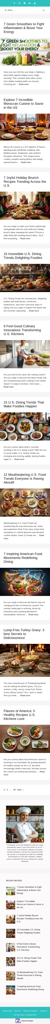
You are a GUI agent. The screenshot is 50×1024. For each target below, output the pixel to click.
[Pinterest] (24, 3)
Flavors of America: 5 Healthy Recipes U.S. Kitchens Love (19, 715)
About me (17, 1011)
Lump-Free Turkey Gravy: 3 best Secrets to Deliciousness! (24, 634)
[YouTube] (35, 3)
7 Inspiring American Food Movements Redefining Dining (23, 557)
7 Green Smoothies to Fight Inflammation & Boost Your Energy (24, 28)
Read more (24, 84)
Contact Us (43, 1011)
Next (20, 790)
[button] (44, 10)
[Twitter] (30, 3)
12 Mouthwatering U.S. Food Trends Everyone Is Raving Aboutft (25, 478)
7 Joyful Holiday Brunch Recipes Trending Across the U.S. (25, 181)
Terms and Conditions (30, 1011)
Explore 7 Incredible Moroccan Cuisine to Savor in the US (23, 103)
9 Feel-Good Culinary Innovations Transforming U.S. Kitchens (22, 330)
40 (14, 790)
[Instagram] (19, 3)
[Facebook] (14, 3)
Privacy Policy (7, 1011)
